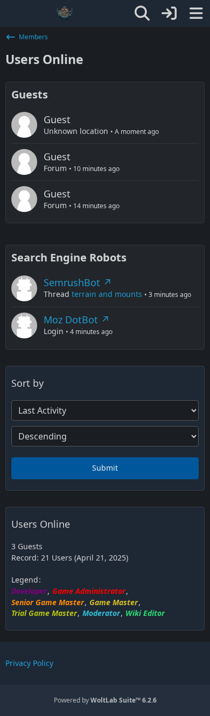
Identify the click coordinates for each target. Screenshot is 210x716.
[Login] (169, 13)
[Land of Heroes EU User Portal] (64, 13)
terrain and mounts (107, 294)
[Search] (142, 13)
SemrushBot (72, 282)
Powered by (105, 700)
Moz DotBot (71, 319)
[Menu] (196, 13)
